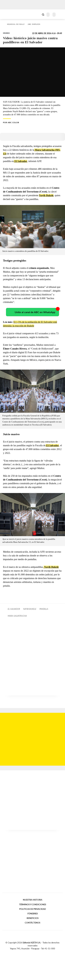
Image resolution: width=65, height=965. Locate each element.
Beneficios (32, 918)
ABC (8, 14)
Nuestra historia (32, 900)
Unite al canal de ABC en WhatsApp (35, 312)
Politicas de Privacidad (32, 909)
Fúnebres (32, 914)
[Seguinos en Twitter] (31, 952)
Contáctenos (32, 923)
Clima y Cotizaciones (37, 14)
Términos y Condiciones (32, 905)
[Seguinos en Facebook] (28, 952)
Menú (61, 14)
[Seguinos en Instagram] (38, 952)
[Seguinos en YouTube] (34, 952)
